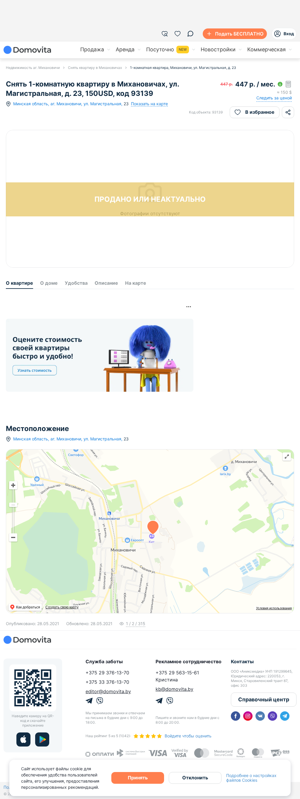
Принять (138, 778)
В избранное (260, 112)
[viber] (272, 716)
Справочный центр (263, 699)
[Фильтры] (164, 33)
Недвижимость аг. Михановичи (33, 67)
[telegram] (284, 716)
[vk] (260, 716)
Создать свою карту (62, 607)
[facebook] (235, 716)
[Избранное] (177, 33)
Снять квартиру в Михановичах (95, 67)
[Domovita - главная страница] (27, 49)
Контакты (242, 661)
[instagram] (248, 716)
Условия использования (274, 608)
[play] (42, 739)
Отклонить (195, 778)
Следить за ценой (274, 97)
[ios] (23, 739)
